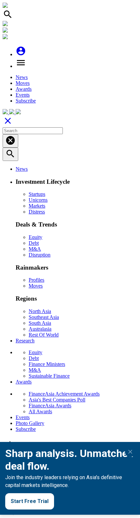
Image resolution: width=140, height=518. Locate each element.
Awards (24, 89)
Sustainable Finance (49, 376)
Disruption (39, 255)
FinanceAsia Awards (50, 405)
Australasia (40, 329)
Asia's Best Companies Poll (57, 399)
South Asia (40, 323)
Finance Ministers (47, 364)
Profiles (36, 280)
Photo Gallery (30, 423)
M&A (35, 249)
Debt (34, 243)
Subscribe (26, 100)
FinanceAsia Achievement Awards (64, 394)
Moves (23, 83)
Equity (35, 237)
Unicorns (38, 200)
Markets (37, 206)
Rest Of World (44, 334)
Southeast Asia (44, 317)
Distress (37, 211)
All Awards (40, 411)
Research (25, 340)
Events (23, 95)
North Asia (40, 311)
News (22, 77)
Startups (37, 194)
